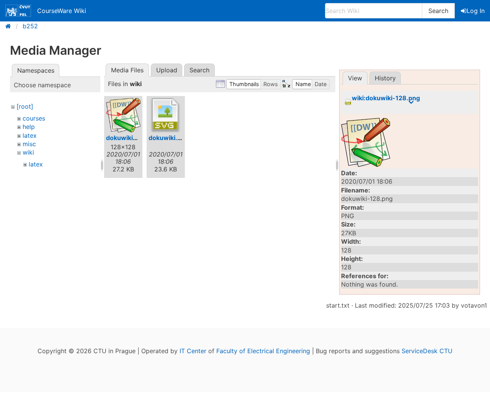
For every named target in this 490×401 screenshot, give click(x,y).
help (29, 126)
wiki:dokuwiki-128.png (386, 98)
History (385, 78)
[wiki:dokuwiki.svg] (166, 115)
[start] (10, 26)
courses (34, 118)
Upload (166, 70)
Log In (476, 11)
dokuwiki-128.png (133, 138)
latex (30, 135)
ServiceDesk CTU (427, 351)
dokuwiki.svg (168, 138)
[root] (24, 106)
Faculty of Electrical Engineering (263, 351)
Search (438, 11)
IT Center (193, 351)
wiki (28, 152)
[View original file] (409, 142)
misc (29, 144)
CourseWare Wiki (61, 11)
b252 (30, 26)
